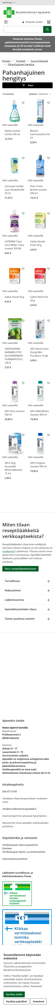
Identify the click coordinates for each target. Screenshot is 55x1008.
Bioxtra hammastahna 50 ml (40, 134)
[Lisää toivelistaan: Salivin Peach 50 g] (23, 269)
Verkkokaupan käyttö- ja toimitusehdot (23, 851)
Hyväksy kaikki (14, 994)
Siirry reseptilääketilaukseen (20, 568)
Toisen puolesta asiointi (19, 618)
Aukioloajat (7, 2)
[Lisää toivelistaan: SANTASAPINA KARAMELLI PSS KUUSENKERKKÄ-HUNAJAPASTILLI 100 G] (23, 321)
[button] (27, 85)
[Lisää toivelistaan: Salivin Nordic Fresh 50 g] (48, 213)
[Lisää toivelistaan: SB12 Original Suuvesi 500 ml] (48, 435)
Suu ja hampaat (39, 61)
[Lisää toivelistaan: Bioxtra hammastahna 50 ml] (48, 103)
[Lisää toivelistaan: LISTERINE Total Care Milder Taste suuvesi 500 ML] (23, 213)
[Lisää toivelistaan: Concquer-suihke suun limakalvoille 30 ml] (23, 158)
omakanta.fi (8, 551)
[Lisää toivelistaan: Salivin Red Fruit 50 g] (48, 269)
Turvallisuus (12, 581)
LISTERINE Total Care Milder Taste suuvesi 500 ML (14, 245)
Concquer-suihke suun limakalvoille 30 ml (14, 190)
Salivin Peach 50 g (14, 297)
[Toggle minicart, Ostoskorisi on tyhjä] (48, 22)
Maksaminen (13, 590)
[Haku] (47, 29)
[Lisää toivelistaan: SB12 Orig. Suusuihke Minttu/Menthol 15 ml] (23, 435)
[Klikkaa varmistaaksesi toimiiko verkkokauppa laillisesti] (27, 893)
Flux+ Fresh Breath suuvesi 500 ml (38, 190)
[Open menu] (6, 22)
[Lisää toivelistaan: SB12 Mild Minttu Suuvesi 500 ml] (48, 383)
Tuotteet (20, 61)
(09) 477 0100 (9, 791)
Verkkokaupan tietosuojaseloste (20, 844)
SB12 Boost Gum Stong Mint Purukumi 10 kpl (39, 352)
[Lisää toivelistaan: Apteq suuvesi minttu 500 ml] (23, 103)
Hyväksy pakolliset (16, 1001)
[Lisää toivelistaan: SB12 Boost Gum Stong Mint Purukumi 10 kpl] (48, 321)
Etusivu (6, 61)
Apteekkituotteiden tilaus (21, 609)
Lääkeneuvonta (14, 600)
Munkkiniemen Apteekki (33, 12)
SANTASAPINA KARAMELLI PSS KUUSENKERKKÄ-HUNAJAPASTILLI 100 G (14, 355)
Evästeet (7, 848)
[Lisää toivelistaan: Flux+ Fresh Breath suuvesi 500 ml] (48, 158)
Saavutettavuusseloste (14, 858)
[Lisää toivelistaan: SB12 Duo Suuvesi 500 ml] (23, 383)
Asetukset (38, 1001)
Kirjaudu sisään (34, 22)
